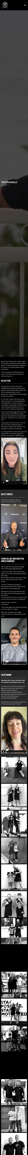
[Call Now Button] (25, 1152)
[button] (25, 5)
